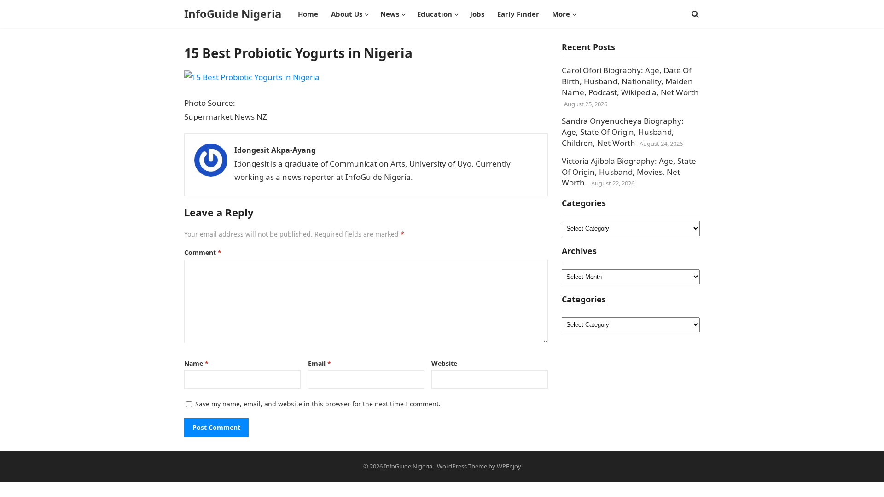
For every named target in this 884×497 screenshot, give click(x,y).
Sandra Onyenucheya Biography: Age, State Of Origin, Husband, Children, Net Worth (623, 132)
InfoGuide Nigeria (232, 13)
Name (196, 363)
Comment (202, 252)
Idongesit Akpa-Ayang (275, 150)
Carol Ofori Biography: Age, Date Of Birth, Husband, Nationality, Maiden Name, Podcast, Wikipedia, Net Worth (630, 81)
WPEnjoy (509, 466)
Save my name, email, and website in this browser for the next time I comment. (318, 403)
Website (444, 363)
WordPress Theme (462, 466)
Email (319, 363)
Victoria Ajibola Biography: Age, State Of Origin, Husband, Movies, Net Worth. (629, 172)
